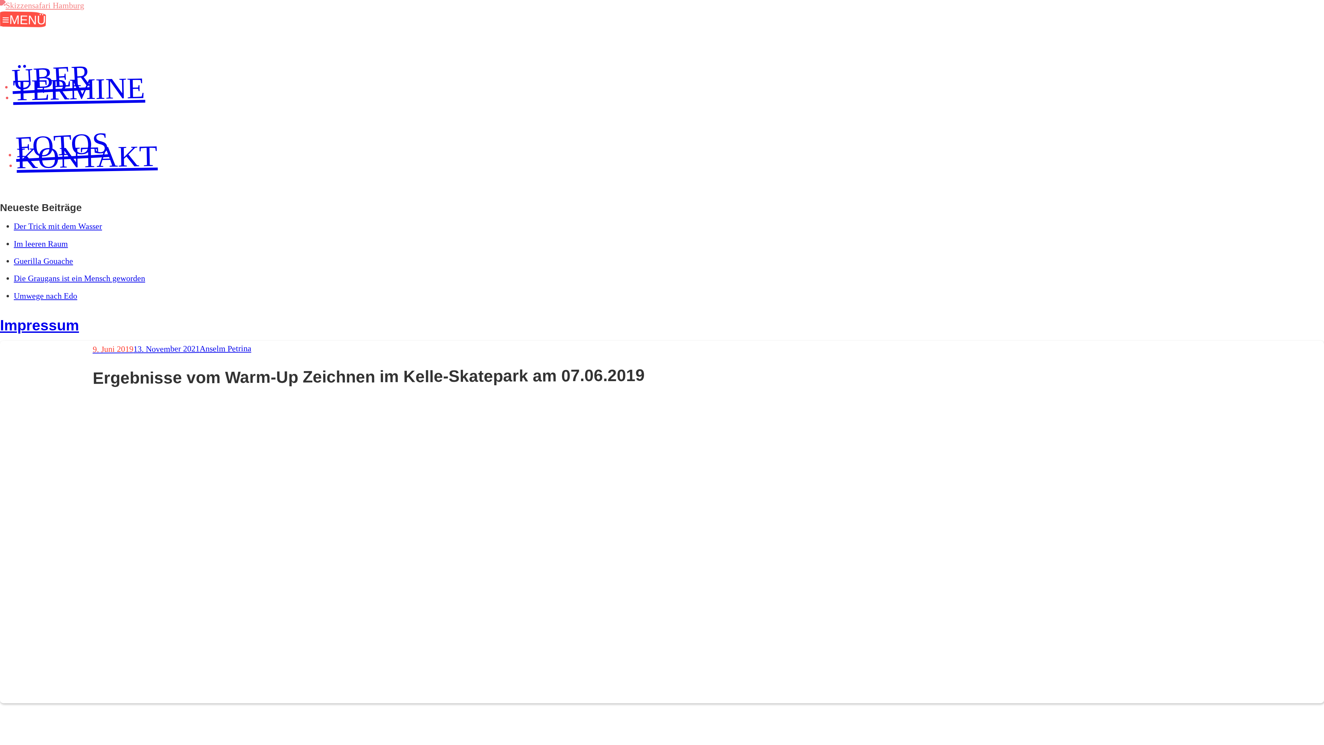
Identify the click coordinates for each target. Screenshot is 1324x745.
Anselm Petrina (225, 348)
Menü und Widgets (21, 19)
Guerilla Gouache (43, 261)
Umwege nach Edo (45, 295)
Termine (79, 89)
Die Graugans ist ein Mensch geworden (79, 278)
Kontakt (87, 157)
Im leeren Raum (41, 243)
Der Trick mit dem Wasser (58, 226)
